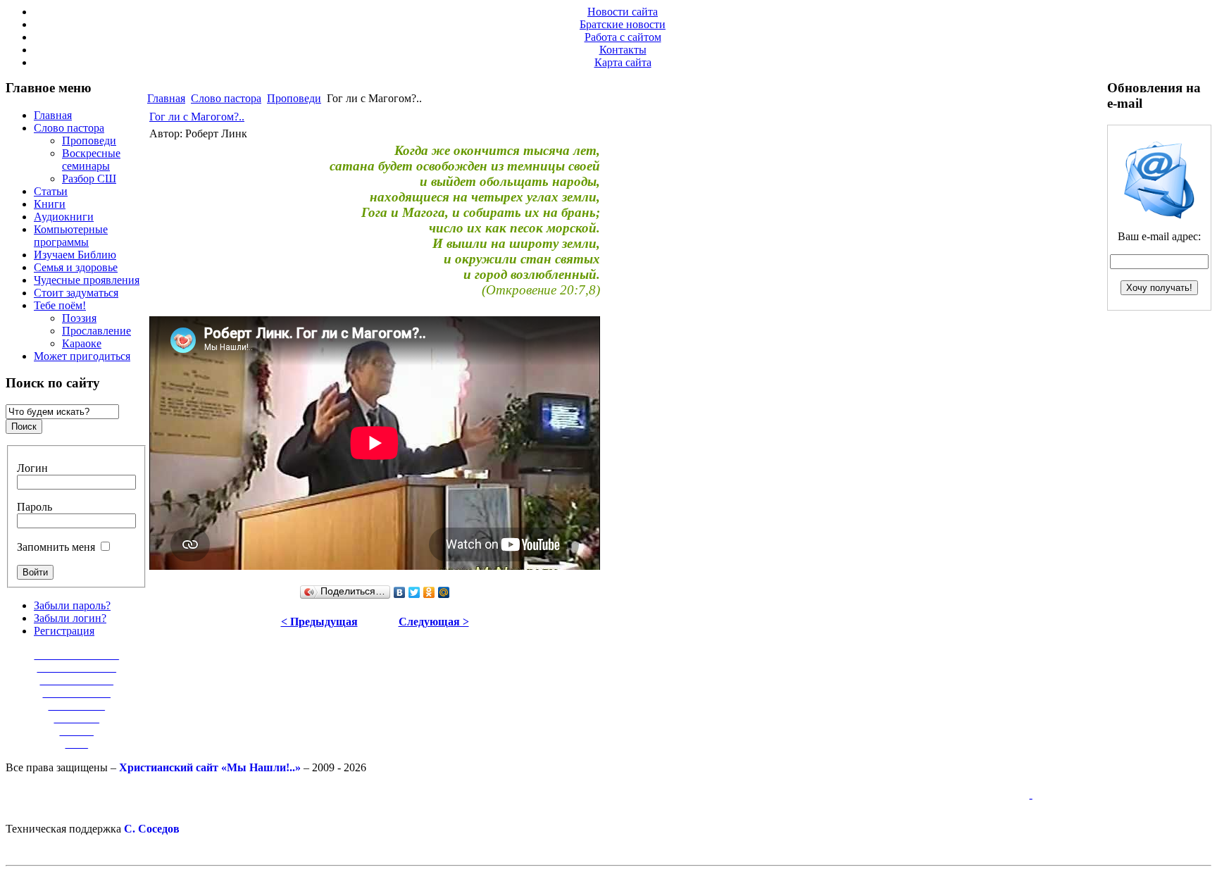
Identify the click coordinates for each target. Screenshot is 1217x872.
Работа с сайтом (623, 37)
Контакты (623, 50)
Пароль (34, 507)
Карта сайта (622, 62)
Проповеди (294, 98)
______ (77, 731)
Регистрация (64, 631)
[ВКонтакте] (399, 592)
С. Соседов (152, 829)
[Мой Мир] (444, 592)
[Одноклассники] (429, 592)
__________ (77, 705)
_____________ (76, 680)
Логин (32, 468)
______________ (76, 667)
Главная (166, 98)
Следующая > (434, 622)
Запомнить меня (56, 547)
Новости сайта (622, 12)
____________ (77, 693)
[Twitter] (414, 592)
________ (76, 718)
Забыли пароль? (72, 605)
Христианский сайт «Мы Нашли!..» (210, 767)
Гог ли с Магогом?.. (196, 117)
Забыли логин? (70, 618)
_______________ (77, 655)
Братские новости (623, 24)
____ (76, 743)
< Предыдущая (319, 622)
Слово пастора (226, 98)
